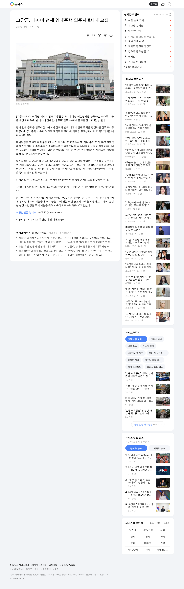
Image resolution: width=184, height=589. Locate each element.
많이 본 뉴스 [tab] (136, 448)
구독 (155, 4)
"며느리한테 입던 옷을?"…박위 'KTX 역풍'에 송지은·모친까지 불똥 (41, 242)
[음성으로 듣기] (94, 35)
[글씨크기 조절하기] (105, 35)
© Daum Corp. (17, 578)
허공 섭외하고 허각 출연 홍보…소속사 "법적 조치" (41, 250)
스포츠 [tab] (166, 523)
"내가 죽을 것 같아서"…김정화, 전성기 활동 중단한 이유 (89, 237)
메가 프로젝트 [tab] (134, 366)
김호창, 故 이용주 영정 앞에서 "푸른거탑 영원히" (41, 237)
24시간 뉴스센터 (38, 565)
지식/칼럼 (133, 549)
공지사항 (53, 565)
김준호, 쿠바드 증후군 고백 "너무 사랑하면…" (89, 246)
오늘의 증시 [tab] (148, 346)
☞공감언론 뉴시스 (26, 212)
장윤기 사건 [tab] (156, 339)
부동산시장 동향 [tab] (135, 353)
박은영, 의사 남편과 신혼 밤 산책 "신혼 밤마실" (89, 250)
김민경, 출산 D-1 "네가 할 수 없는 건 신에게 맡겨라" (41, 255)
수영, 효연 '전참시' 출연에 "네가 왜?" (37, 246)
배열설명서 (162, 549)
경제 (133, 536)
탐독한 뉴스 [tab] (159, 448)
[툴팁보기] (170, 14)
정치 (147, 536)
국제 (162, 536)
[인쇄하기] (111, 35)
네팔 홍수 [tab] (132, 346)
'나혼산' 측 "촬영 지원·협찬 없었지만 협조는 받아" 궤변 (89, 242)
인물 (162, 543)
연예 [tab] (159, 523)
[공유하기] (163, 4)
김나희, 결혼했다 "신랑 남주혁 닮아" (86, 255)
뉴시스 (18, 4)
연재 (147, 549)
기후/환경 (148, 529)
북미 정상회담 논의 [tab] (158, 353)
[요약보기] (88, 35)
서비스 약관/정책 (67, 565)
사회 (162, 529)
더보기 (147, 424)
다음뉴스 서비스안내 (19, 565)
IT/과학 (148, 543)
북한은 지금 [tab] (133, 359)
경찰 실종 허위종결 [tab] (137, 339)
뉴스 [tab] (152, 523)
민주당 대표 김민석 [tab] (154, 359)
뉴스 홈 (133, 529)
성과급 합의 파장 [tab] (155, 366)
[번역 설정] (99, 35)
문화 (133, 543)
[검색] (170, 4)
